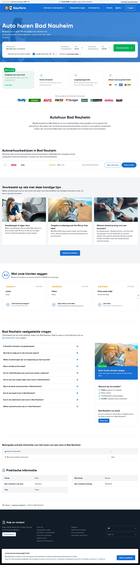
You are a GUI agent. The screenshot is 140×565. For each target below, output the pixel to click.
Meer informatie (112, 165)
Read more (104, 421)
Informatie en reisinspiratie (46, 533)
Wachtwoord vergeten (78, 530)
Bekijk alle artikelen (70, 253)
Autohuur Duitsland (18, 505)
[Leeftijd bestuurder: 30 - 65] (34, 54)
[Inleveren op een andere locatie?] (6, 54)
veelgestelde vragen (12, 338)
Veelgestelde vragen (77, 8)
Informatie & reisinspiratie (53, 8)
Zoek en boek (129, 165)
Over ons (40, 527)
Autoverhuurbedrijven (44, 535)
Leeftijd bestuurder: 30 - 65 (45, 54)
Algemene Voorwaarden (45, 541)
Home (7, 505)
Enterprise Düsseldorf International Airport (70, 306)
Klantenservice (93, 8)
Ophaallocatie (10, 47)
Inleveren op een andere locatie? (19, 54)
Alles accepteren (126, 557)
